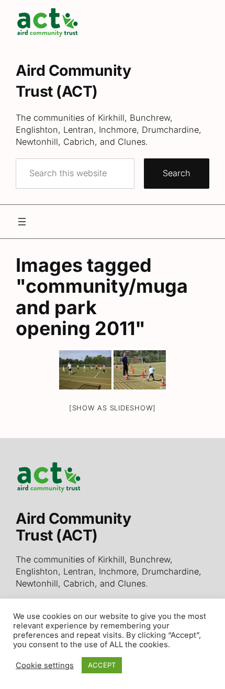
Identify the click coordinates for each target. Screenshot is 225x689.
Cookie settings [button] (45, 665)
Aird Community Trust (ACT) (73, 526)
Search (176, 173)
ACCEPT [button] (102, 665)
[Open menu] (22, 221)
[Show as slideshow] (112, 408)
